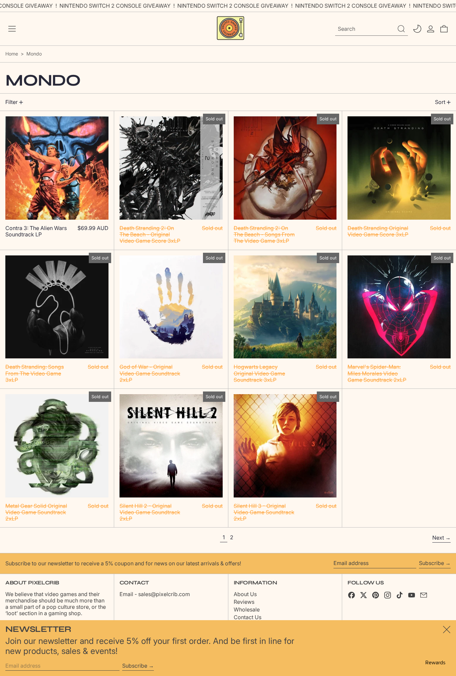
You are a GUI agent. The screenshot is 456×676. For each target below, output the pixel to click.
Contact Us (247, 617)
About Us (245, 594)
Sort (440, 102)
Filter (11, 102)
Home (11, 54)
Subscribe (431, 563)
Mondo (34, 54)
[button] (444, 28)
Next (438, 537)
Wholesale (247, 609)
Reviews (244, 601)
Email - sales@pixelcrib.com (155, 594)
